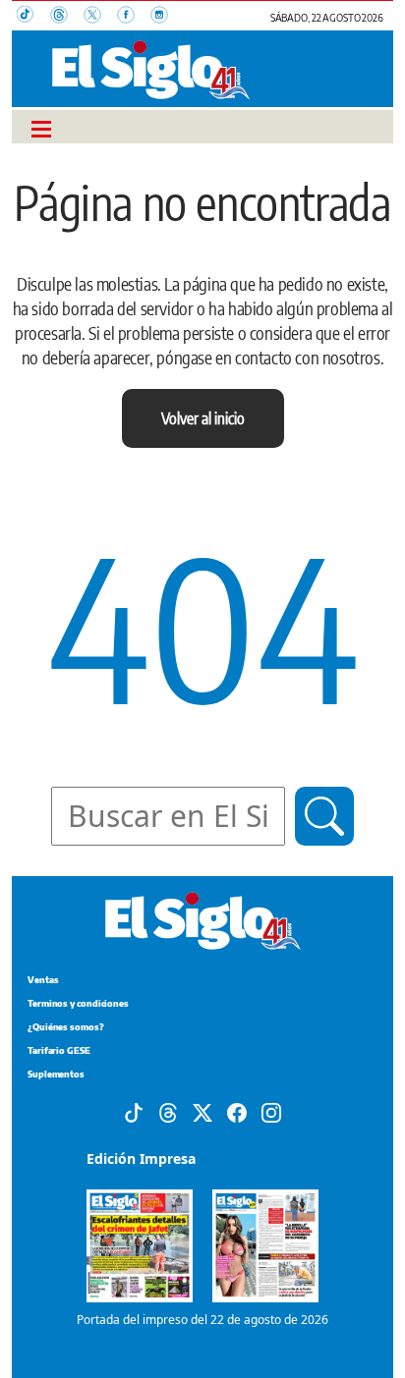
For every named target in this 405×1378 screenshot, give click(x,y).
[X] (202, 1111)
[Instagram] (271, 1111)
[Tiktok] (134, 1111)
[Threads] (168, 1111)
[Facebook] (237, 1111)
